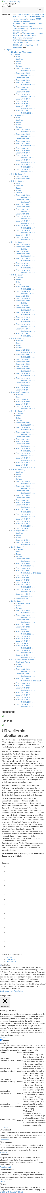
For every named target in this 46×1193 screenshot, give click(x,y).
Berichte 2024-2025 (28, 75)
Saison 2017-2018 (23, 99)
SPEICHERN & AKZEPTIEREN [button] (11, 1192)
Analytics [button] (3, 1152)
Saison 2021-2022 (23, 82)
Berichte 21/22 (26, 211)
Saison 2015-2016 (23, 103)
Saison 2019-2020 (23, 92)
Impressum (10, 959)
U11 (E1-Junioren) (18, 411)
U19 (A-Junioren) (17, 54)
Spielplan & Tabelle (23, 603)
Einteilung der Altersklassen (21, 52)
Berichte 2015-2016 (28, 162)
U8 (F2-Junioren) (17, 601)
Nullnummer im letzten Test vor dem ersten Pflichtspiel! (27, 42)
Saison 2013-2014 (23, 110)
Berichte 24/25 (26, 202)
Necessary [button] (4, 1037)
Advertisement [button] (5, 1167)
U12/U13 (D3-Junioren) (20, 392)
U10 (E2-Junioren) (18, 469)
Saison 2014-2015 (23, 106)
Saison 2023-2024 (23, 77)
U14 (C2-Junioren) (18, 242)
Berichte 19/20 (26, 218)
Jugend (9, 49)
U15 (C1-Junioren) (18, 181)
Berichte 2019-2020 (28, 256)
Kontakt (9, 957)
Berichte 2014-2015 (28, 108)
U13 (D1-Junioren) (18, 275)
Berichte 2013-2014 (28, 113)
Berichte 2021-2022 (28, 85)
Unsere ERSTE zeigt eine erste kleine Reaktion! (27, 21)
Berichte (19, 66)
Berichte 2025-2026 (28, 70)
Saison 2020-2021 (23, 87)
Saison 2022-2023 (23, 80)
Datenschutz (11, 961)
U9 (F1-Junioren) (17, 547)
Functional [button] (4, 1127)
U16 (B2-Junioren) (18, 174)
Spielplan (19, 59)
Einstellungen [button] (5, 991)
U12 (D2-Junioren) (18, 338)
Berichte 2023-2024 (28, 434)
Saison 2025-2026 (23, 68)
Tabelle (18, 61)
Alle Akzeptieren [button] (17, 991)
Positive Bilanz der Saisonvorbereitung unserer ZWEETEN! (24, 37)
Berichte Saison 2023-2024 (31, 681)
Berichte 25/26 (26, 197)
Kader (18, 56)
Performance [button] (5, 1140)
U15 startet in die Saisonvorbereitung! (23, 27)
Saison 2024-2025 (23, 73)
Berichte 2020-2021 (28, 89)
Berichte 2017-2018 (28, 261)
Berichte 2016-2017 (28, 157)
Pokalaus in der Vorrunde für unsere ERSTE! (28, 30)
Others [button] (2, 1182)
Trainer (18, 63)
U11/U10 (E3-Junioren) (20, 530)
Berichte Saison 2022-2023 (31, 573)
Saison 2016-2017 (23, 101)
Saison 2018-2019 (23, 94)
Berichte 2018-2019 (28, 96)
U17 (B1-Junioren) (18, 115)
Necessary (6, 1040)
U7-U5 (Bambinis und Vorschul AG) (24, 659)
